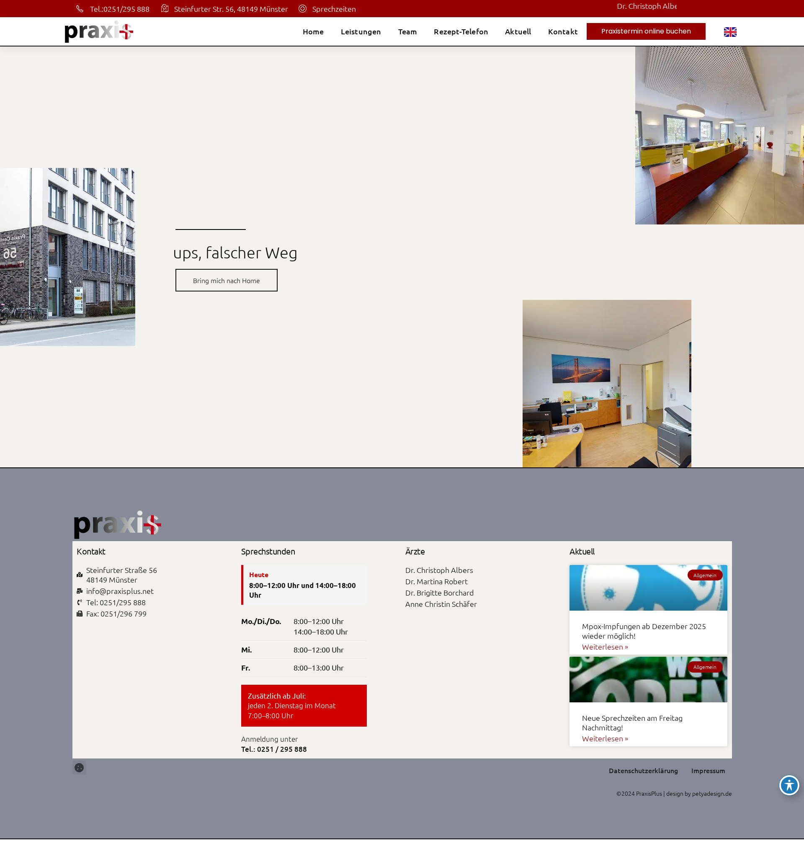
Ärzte (415, 551)
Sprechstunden (268, 551)
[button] (79, 767)
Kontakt (563, 31)
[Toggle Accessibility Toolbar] (789, 785)
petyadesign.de (712, 793)
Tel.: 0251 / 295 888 (274, 749)
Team (407, 31)
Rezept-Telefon (461, 31)
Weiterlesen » (605, 646)
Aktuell (518, 31)
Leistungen (361, 31)
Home (313, 31)
